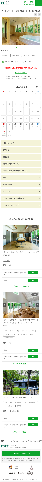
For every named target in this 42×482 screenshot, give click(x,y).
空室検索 (31, 4)
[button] (16, 47)
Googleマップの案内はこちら (21, 453)
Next (37, 237)
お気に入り (25, 4)
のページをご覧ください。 (25, 460)
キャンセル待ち (20, 72)
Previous (4, 237)
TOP (2, 441)
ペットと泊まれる (12, 441)
